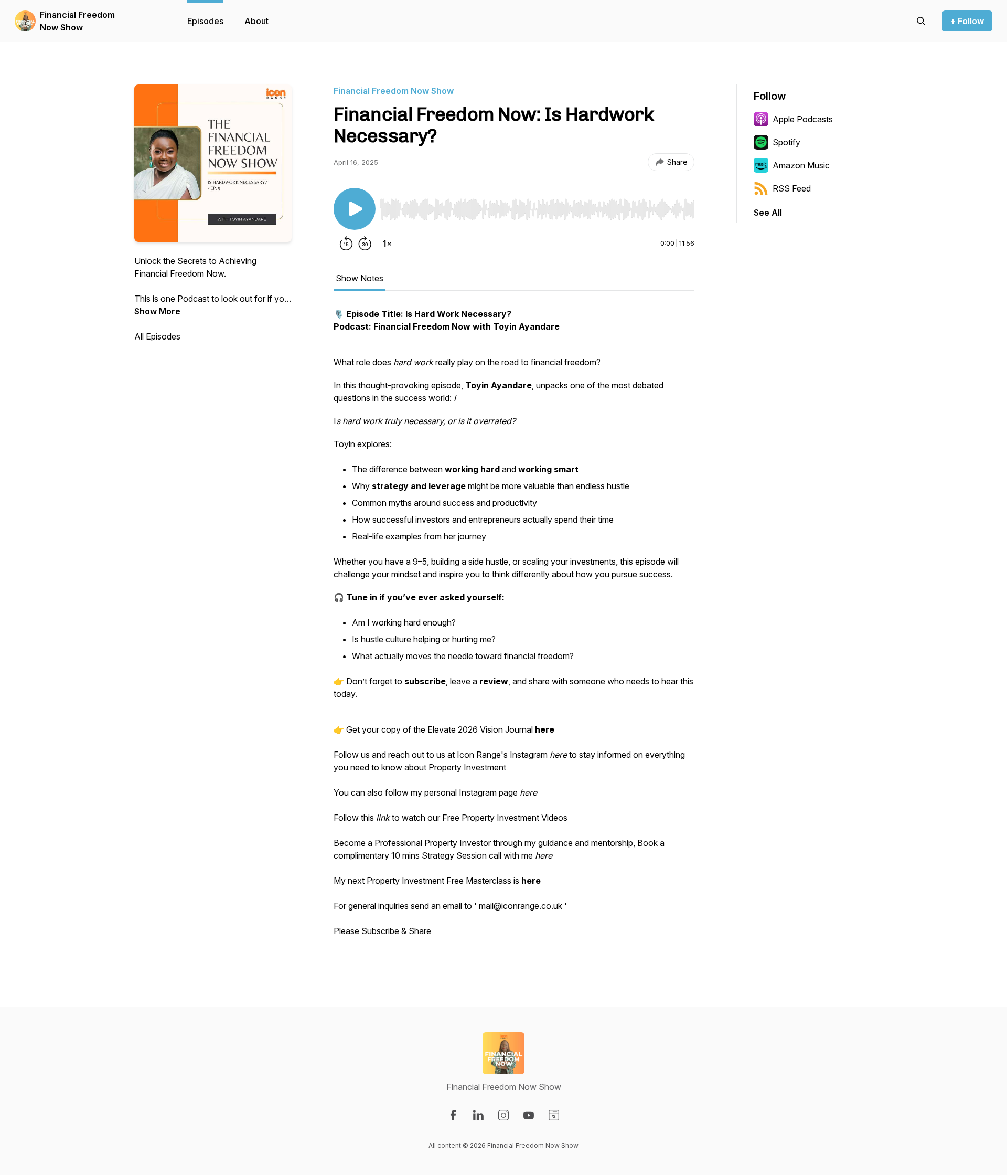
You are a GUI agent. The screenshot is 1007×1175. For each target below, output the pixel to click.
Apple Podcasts (803, 119)
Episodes (205, 21)
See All (768, 212)
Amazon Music (801, 165)
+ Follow (967, 21)
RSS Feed (792, 188)
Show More (157, 311)
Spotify (786, 142)
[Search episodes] (921, 21)
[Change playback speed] (387, 243)
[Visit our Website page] (554, 1115)
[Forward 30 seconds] (365, 243)
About (256, 21)
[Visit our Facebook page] (453, 1115)
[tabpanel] (514, 628)
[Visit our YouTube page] (528, 1115)
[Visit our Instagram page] (503, 1115)
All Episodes (157, 336)
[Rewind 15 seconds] (346, 243)
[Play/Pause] (355, 209)
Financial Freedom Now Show (77, 21)
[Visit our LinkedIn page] (478, 1115)
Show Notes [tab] (359, 278)
